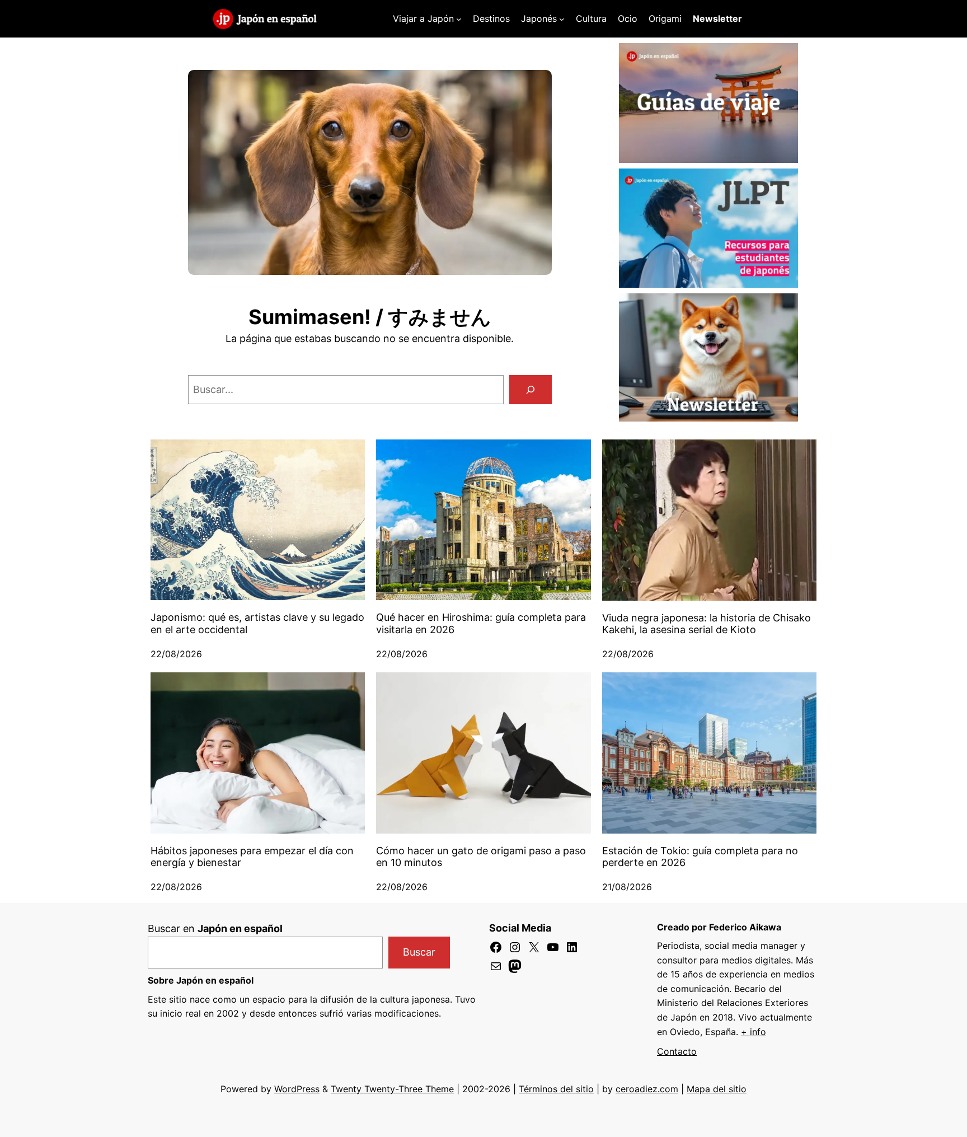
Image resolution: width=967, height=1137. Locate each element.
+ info (753, 1031)
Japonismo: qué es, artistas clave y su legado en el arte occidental (257, 623)
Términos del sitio (556, 1088)
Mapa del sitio (717, 1088)
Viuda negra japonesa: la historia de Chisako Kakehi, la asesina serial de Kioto (706, 624)
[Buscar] (530, 389)
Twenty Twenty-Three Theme (392, 1088)
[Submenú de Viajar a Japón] (459, 19)
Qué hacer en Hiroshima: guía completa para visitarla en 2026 (481, 623)
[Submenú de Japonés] (562, 19)
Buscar (419, 952)
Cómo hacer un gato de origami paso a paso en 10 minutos (481, 857)
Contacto (677, 1051)
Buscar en (215, 928)
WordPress (297, 1088)
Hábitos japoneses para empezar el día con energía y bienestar (252, 857)
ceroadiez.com (647, 1088)
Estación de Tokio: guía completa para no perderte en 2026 (700, 857)
